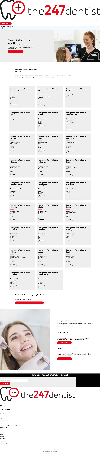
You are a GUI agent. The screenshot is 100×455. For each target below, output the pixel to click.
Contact (1, 434)
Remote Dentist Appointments (5, 416)
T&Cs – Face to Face (3, 443)
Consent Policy (2, 438)
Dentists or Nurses (3, 422)
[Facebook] (1, 405)
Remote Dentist (78, 20)
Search (5, 383)
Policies (1, 418)
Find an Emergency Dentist (69, 20)
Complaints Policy (3, 441)
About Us (1, 432)
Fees (84, 20)
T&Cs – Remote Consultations (5, 445)
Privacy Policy (2, 436)
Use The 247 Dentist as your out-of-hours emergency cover (10, 425)
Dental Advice (89, 20)
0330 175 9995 (5, 409)
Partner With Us (96, 20)
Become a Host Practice (4, 427)
